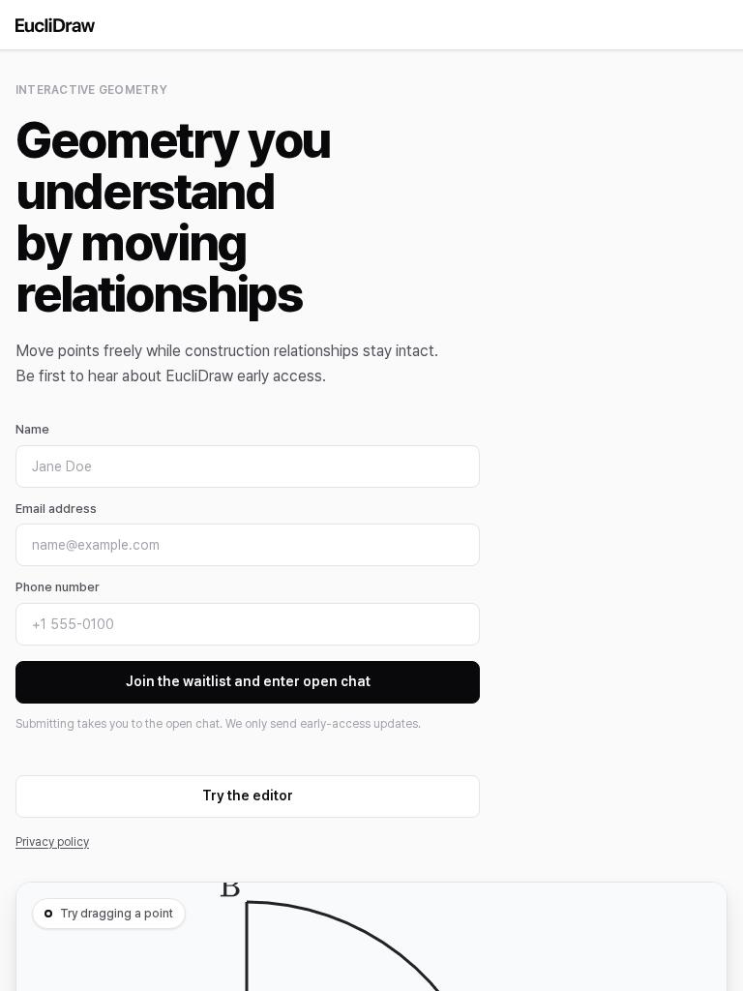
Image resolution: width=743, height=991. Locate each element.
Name (32, 429)
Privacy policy (52, 842)
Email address (56, 508)
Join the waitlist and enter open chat (248, 681)
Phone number (57, 587)
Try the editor (247, 795)
